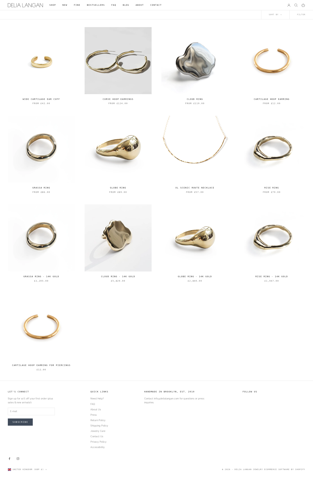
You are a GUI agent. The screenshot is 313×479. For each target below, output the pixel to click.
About (140, 5)
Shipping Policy (99, 425)
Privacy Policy (98, 441)
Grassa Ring (41, 187)
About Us (95, 409)
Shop (52, 5)
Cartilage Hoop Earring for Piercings (41, 365)
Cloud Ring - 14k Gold (118, 276)
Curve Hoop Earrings (118, 99)
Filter (301, 15)
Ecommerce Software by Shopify (284, 469)
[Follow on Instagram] (18, 458)
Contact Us (96, 436)
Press (93, 415)
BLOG (126, 5)
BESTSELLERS (96, 5)
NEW (64, 5)
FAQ (113, 5)
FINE (77, 5)
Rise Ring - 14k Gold (271, 276)
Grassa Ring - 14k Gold (41, 276)
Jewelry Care (97, 431)
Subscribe (20, 422)
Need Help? (97, 398)
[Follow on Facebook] (9, 458)
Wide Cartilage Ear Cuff (41, 99)
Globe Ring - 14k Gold (195, 276)
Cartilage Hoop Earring (272, 99)
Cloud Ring (195, 99)
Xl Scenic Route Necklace (195, 187)
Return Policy (97, 420)
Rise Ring (271, 187)
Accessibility (97, 447)
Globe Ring (118, 187)
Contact (156, 5)
